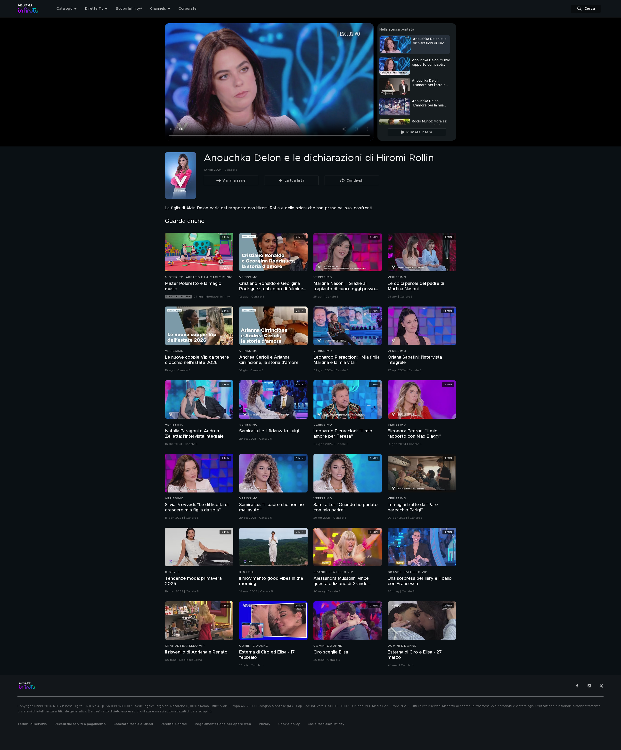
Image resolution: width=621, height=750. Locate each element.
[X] (601, 686)
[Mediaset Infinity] (28, 9)
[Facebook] (577, 686)
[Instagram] (589, 686)
